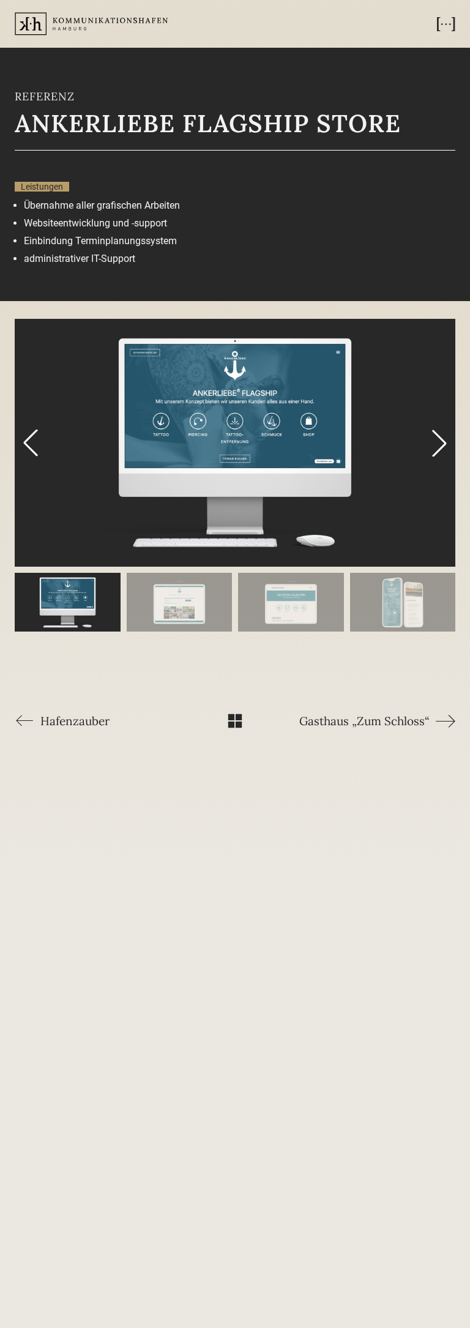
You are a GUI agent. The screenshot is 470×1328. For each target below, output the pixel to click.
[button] (446, 24)
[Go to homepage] (91, 24)
